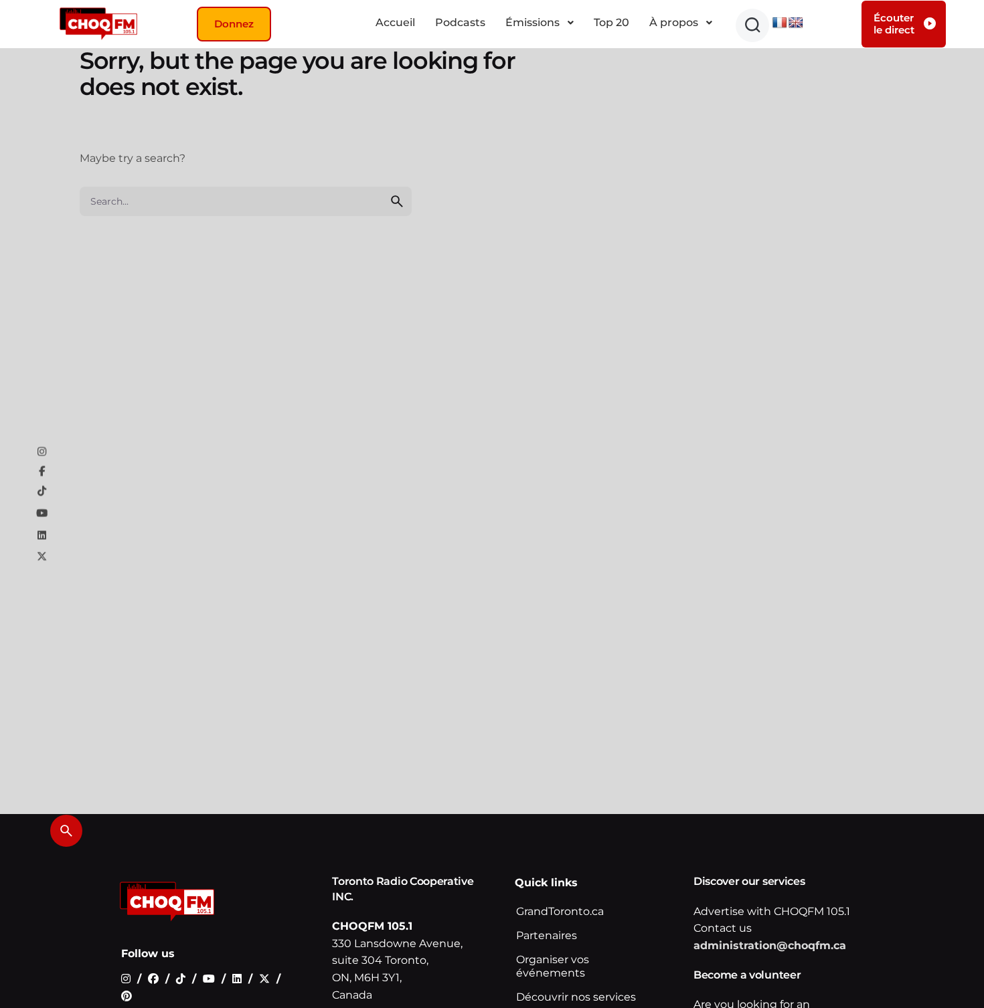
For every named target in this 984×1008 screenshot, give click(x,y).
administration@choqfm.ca (769, 945)
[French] (779, 23)
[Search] (66, 831)
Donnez (234, 23)
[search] (397, 201)
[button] (752, 25)
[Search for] (246, 201)
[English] (796, 23)
